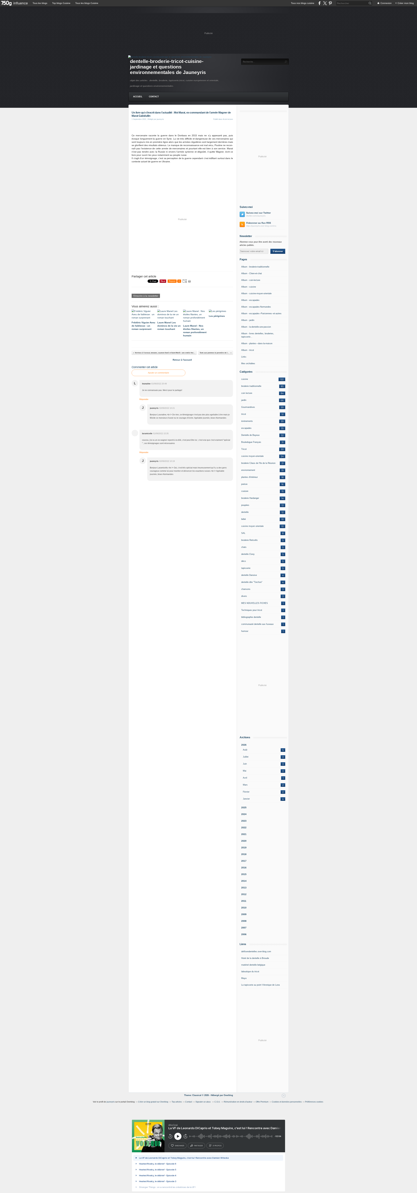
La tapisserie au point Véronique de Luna (260, 985)
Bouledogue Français (251, 442)
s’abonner (179, 1146)
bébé (243, 519)
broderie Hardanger (250, 498)
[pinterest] (330, 3)
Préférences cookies (314, 1102)
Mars (245, 785)
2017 (243, 861)
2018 (243, 854)
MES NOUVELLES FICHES (254, 603)
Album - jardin (247, 320)
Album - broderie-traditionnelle (255, 267)
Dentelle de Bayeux (250, 435)
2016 (243, 867)
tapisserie (245, 568)
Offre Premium (262, 1102)
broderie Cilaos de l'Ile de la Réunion (258, 463)
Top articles (177, 1102)
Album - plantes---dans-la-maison (256, 343)
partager (198, 1146)
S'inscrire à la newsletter (145, 296)
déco (243, 561)
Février (246, 792)
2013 (243, 887)
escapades (246, 428)
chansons (245, 589)
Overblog (228, 1095)
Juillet (245, 757)
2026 (243, 745)
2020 (243, 841)
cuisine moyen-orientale (252, 456)
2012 (243, 894)
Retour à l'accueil (182, 359)
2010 (243, 907)
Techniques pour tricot (251, 610)
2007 (243, 927)
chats (243, 547)
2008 (243, 921)
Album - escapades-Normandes (256, 307)
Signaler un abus (203, 1102)
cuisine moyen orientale (252, 526)
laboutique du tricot (250, 971)
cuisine (244, 379)
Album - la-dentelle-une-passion (256, 327)
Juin (245, 764)
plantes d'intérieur (249, 477)
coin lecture (246, 393)
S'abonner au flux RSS (258, 223)
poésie (244, 484)
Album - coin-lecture (250, 280)
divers (244, 596)
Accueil (137, 96)
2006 (243, 934)
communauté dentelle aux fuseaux (257, 624)
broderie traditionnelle (251, 386)
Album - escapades (250, 300)
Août (245, 750)
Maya (243, 978)
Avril (245, 778)
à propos (217, 1146)
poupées (245, 505)
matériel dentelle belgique (253, 965)
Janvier (246, 799)
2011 (243, 901)
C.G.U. (217, 1102)
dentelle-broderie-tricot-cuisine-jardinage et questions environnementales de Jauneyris (168, 67)
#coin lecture (228, 119)
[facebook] (319, 3)
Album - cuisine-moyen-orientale (256, 293)
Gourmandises (248, 407)
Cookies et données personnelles (287, 1102)
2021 (243, 834)
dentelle (245, 512)
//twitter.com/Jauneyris (256, 216)
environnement (248, 470)
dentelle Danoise (249, 575)
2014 (243, 881)
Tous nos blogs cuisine (302, 3)
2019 (243, 847)
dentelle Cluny (248, 554)
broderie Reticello (249, 540)
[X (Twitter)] (325, 3)
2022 (243, 827)
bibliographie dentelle (251, 617)
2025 (243, 807)
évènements (247, 421)
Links (243, 357)
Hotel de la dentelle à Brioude (255, 958)
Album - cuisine (248, 287)
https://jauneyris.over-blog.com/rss (261, 226)
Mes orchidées (248, 363)
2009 (243, 914)
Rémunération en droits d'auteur (238, 1102)
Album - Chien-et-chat (251, 273)
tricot (243, 414)
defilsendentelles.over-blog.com (256, 951)
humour (244, 631)
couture (244, 491)
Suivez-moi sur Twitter (258, 212)
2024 (243, 814)
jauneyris (111, 1102)
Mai (244, 771)
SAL (243, 533)
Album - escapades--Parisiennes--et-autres (261, 313)
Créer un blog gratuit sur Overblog (153, 1102)
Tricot (244, 449)
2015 (243, 874)
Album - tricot (247, 350)
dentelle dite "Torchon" (251, 582)
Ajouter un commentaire (158, 373)
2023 (243, 821)
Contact (154, 96)
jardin (243, 400)
